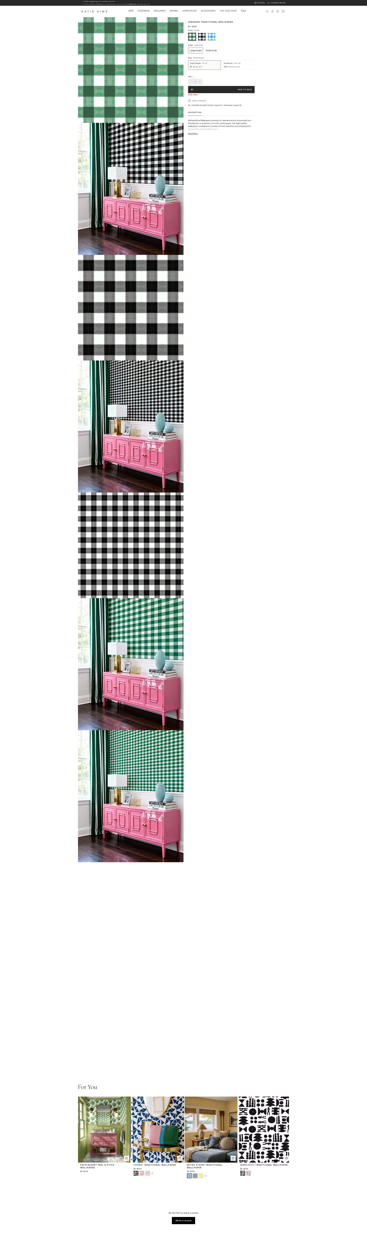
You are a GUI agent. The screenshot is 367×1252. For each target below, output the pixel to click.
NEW (131, 11)
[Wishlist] (277, 11)
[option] (192, 37)
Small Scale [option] (211, 50)
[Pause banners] (82, 3)
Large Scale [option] (195, 50)
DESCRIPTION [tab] (194, 112)
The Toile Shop (228, 11)
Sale (243, 11)
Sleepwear (144, 11)
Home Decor (190, 11)
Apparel (174, 11)
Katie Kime (95, 11)
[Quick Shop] (126, 1158)
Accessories (208, 11)
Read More (193, 133)
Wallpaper (159, 11)
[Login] (272, 11)
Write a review (183, 1220)
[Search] (267, 11)
